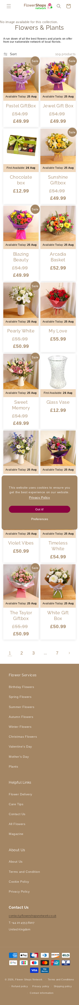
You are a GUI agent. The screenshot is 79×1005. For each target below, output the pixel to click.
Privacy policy (40, 986)
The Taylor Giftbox (21, 615)
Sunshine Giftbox (58, 179)
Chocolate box (21, 179)
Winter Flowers (20, 726)
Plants (13, 766)
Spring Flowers (20, 697)
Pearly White (20, 331)
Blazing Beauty (21, 256)
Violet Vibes (21, 543)
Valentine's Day (20, 746)
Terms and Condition (24, 871)
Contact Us (17, 814)
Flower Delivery (20, 794)
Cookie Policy (19, 881)
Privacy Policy (19, 891)
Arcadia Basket (58, 256)
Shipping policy (63, 986)
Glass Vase (58, 402)
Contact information (41, 993)
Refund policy (19, 986)
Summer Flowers (21, 707)
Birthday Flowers (21, 687)
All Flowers (17, 824)
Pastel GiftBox (21, 105)
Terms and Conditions (61, 979)
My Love (58, 331)
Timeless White (58, 545)
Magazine (16, 834)
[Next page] (69, 653)
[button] (9, 6)
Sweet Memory (21, 404)
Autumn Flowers (21, 717)
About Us (16, 861)
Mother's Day (19, 756)
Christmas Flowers (23, 736)
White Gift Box (58, 615)
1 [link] (10, 653)
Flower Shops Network (29, 979)
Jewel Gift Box (58, 105)
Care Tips (16, 804)
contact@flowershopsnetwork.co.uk (32, 915)
